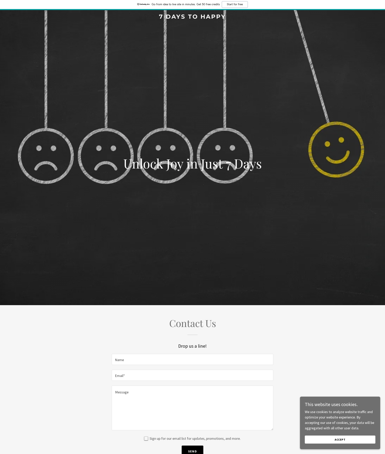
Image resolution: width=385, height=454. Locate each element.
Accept (340, 439)
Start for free (235, 4)
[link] (192, 17)
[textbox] (192, 359)
